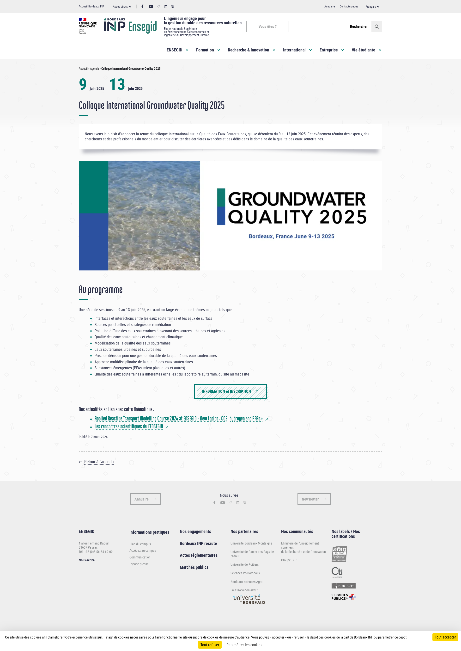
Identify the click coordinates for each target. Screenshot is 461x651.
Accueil (83, 69)
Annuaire (329, 6)
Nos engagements (195, 531)
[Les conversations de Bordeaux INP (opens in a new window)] (172, 6)
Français (371, 6)
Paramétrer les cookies (244, 644)
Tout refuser (209, 644)
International (294, 50)
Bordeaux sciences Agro (246, 581)
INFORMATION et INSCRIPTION (226, 391)
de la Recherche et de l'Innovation (303, 551)
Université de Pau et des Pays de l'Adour (252, 553)
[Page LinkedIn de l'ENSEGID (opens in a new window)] (165, 6)
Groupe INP (289, 560)
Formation (205, 50)
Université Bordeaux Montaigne (251, 543)
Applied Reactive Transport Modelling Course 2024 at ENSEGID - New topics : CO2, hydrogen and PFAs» (179, 418)
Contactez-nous (349, 6)
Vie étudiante (363, 50)
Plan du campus (140, 544)
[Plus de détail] (417, 637)
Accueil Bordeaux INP (91, 6)
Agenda (94, 69)
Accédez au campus (142, 550)
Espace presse (139, 564)
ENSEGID (174, 50)
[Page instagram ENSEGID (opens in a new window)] (158, 6)
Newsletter (310, 499)
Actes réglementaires (199, 555)
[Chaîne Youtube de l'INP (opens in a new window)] (151, 6)
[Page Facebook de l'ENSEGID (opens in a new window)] (142, 6)
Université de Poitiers (244, 564)
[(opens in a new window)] (249, 606)
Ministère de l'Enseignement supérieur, (300, 545)
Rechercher (359, 26)
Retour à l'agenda (99, 461)
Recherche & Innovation (248, 50)
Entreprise (329, 50)
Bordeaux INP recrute (198, 543)
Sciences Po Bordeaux (245, 573)
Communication (140, 557)
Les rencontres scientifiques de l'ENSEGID (129, 426)
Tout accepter (445, 637)
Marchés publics (194, 567)
